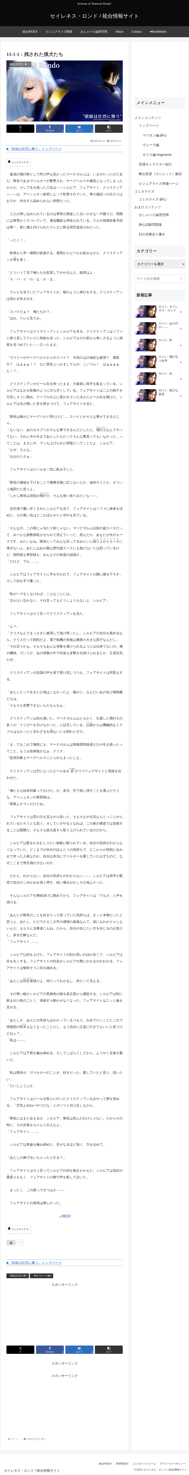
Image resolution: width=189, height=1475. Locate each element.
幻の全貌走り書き (152, 234)
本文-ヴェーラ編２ (43, 1275)
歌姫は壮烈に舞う (19, 1275)
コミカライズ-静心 (152, 199)
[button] (109, 128)
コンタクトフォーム (144, 1463)
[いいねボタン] (11, 1242)
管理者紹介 (122, 1463)
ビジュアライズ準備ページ (159, 184)
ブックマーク (20, 162)
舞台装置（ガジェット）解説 (160, 174)
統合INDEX (105, 1463)
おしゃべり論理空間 (154, 215)
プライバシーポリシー (172, 1463)
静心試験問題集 (150, 224)
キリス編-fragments (157, 155)
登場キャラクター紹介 (155, 164)
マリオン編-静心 (154, 135)
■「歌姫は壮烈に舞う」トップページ (34, 149)
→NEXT (64, 1216)
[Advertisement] (37, 1313)
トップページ (149, 125)
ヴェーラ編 (150, 145)
